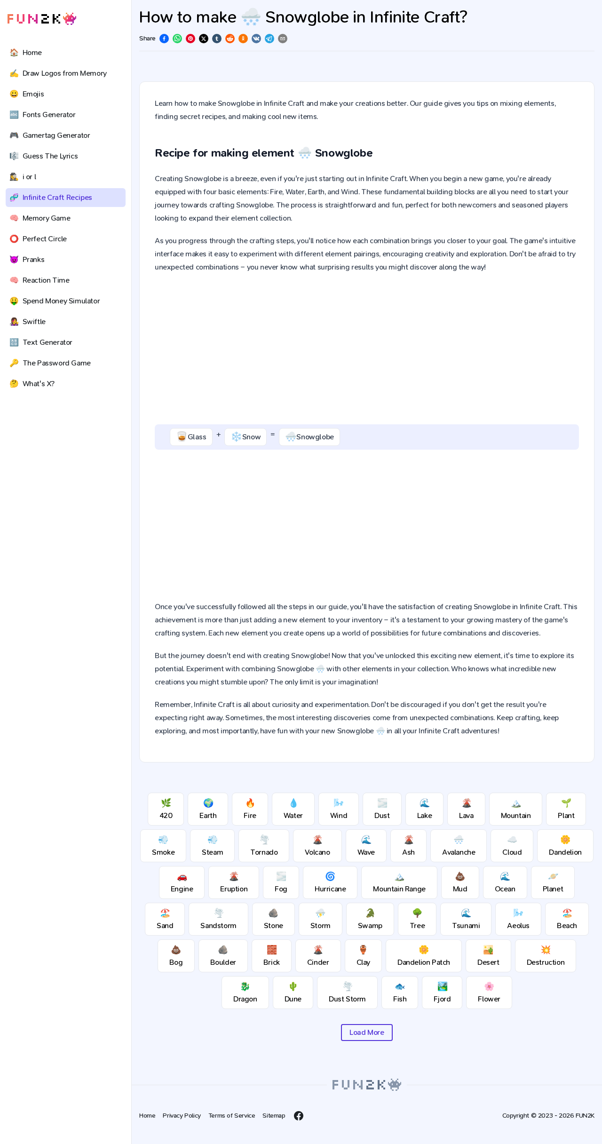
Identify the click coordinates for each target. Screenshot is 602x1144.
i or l (22, 176)
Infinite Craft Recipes (50, 197)
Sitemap (273, 1116)
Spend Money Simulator (54, 300)
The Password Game (50, 362)
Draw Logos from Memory (58, 73)
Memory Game (39, 218)
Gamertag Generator (49, 135)
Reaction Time (39, 280)
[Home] (42, 19)
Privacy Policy (181, 1116)
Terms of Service (231, 1116)
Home (25, 52)
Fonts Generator (42, 114)
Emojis (26, 93)
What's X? (32, 383)
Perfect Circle (38, 238)
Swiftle (27, 321)
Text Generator (40, 342)
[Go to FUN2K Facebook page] (298, 1115)
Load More (366, 1032)
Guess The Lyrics (43, 155)
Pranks (26, 259)
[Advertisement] (367, 349)
